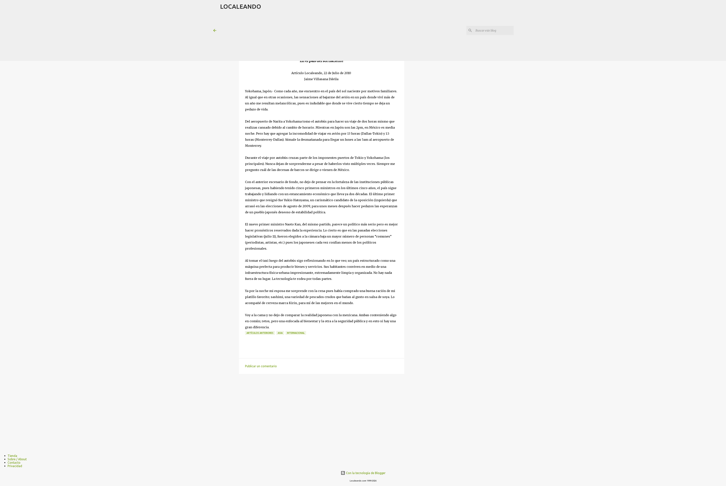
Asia (280, 333)
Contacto (14, 462)
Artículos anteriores (260, 333)
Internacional (296, 333)
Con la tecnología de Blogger (365, 473)
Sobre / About (17, 459)
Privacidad (15, 466)
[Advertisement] (311, 36)
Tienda (12, 455)
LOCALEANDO (240, 6)
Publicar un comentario (261, 366)
